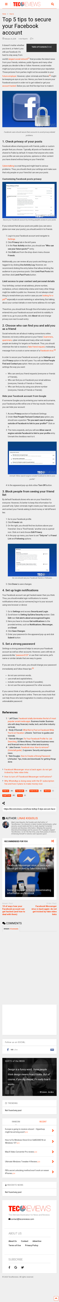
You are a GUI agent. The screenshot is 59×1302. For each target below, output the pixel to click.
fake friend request (36, 347)
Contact (24, 1241)
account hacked (9, 86)
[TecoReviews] (25, 6)
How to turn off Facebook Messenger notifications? (28, 777)
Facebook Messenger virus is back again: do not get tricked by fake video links (44, 910)
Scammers (48, 337)
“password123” (22, 655)
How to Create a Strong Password (35, 756)
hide (49, 47)
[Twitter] (22, 1267)
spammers (7, 340)
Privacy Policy (31, 1245)
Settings (11, 239)
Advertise (37, 1241)
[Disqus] (29, 966)
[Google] (15, 1267)
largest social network (18, 59)
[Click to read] (29, 859)
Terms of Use (15, 1245)
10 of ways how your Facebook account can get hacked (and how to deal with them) (13, 910)
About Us (13, 1241)
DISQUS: (11, 929)
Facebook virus (46, 351)
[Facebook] (9, 1267)
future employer (9, 76)
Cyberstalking (8, 166)
